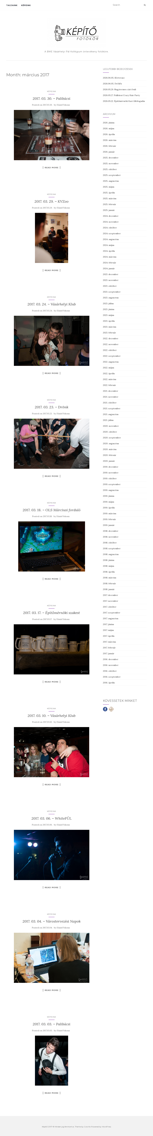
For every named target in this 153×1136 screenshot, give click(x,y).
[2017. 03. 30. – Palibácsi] (51, 135)
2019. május (108, 501)
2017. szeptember (111, 612)
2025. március (109, 198)
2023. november (110, 280)
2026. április (109, 134)
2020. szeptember (112, 437)
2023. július (108, 303)
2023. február (109, 332)
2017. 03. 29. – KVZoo (52, 201)
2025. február (109, 204)
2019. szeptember (112, 484)
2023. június (108, 309)
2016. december (110, 659)
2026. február (109, 146)
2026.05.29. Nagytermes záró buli (119, 89)
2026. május (108, 128)
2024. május (108, 245)
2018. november (110, 536)
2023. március (109, 326)
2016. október (110, 671)
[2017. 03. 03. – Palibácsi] (51, 1061)
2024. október (110, 227)
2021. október (110, 402)
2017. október (109, 606)
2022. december (110, 338)
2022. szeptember (112, 356)
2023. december (110, 274)
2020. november (111, 426)
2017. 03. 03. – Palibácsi (51, 1024)
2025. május (108, 186)
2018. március (109, 577)
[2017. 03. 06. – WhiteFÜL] (51, 855)
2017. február (109, 647)
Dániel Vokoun (63, 105)
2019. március (109, 513)
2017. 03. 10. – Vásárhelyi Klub (51, 715)
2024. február (109, 262)
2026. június (108, 122)
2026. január (109, 151)
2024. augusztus (111, 239)
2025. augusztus (111, 181)
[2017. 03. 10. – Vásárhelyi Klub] (51, 752)
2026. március (109, 140)
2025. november (111, 163)
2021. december (110, 391)
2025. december (110, 157)
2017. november (110, 601)
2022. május (108, 367)
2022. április (109, 373)
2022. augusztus (111, 361)
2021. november (110, 396)
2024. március (109, 256)
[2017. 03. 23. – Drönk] (51, 444)
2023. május (108, 315)
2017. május (108, 630)
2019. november (110, 472)
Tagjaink (11, 5)
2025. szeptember (112, 175)
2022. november (110, 344)
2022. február (109, 385)
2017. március (109, 641)
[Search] (145, 5)
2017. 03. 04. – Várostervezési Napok (52, 921)
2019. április (109, 507)
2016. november (110, 665)
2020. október (110, 431)
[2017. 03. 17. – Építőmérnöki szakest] (51, 649)
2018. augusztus (111, 554)
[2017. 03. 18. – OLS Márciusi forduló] (51, 546)
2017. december (110, 595)
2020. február (109, 455)
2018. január (109, 589)
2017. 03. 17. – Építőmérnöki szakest (51, 612)
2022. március (109, 379)
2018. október (110, 542)
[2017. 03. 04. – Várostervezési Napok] (51, 958)
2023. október (110, 286)
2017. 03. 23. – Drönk (51, 407)
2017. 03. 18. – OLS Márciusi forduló (52, 510)
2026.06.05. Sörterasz (114, 77)
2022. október (110, 350)
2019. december (110, 466)
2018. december (110, 531)
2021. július (108, 420)
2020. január (109, 461)
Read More (51, 167)
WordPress (106, 1127)
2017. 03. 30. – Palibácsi (51, 98)
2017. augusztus (110, 618)
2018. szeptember (112, 548)
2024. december (110, 216)
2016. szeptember (112, 676)
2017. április (108, 636)
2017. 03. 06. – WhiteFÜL (52, 818)
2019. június (108, 496)
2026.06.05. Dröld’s (112, 83)
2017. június (108, 624)
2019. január (109, 525)
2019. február (109, 519)
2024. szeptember (112, 233)
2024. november (111, 221)
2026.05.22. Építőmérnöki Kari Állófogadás (124, 101)
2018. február (109, 583)
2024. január (109, 268)
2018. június (108, 560)
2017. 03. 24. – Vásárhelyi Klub (51, 304)
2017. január (108, 653)
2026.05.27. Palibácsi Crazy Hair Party (121, 95)
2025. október (110, 169)
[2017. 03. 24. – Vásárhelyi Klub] (51, 341)
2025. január (109, 210)
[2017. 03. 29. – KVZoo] (51, 238)
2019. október (110, 478)
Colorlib (87, 1127)
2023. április (109, 321)
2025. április (109, 192)
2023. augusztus (111, 297)
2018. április (109, 571)
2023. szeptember (112, 291)
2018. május (108, 566)
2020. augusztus (111, 443)
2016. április (109, 682)
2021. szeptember (111, 408)
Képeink (26, 5)
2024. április (109, 251)
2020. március (110, 449)
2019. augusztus (111, 490)
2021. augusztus (110, 414)
